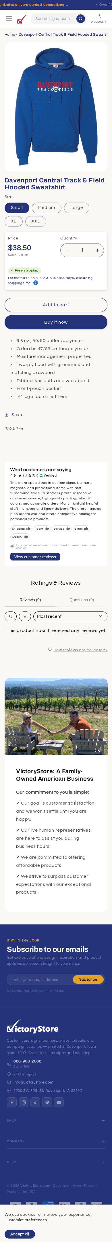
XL (13, 221)
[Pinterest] (47, 1102)
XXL (36, 221)
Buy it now (56, 322)
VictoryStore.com (35, 1186)
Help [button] (11, 1162)
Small (17, 207)
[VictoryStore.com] (22, 19)
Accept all (19, 1234)
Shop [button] (12, 1120)
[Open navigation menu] (8, 18)
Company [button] (16, 1141)
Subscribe (88, 979)
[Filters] (25, 616)
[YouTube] (59, 1102)
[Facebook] (12, 1102)
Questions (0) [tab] (81, 599)
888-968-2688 (27, 1061)
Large (76, 207)
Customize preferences (26, 1220)
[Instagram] (23, 1102)
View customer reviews (35, 556)
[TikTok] (35, 1102)
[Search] (80, 18)
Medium (46, 207)
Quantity (68, 238)
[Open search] (11, 616)
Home (10, 35)
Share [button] (17, 415)
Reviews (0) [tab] (30, 599)
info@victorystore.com (33, 1082)
